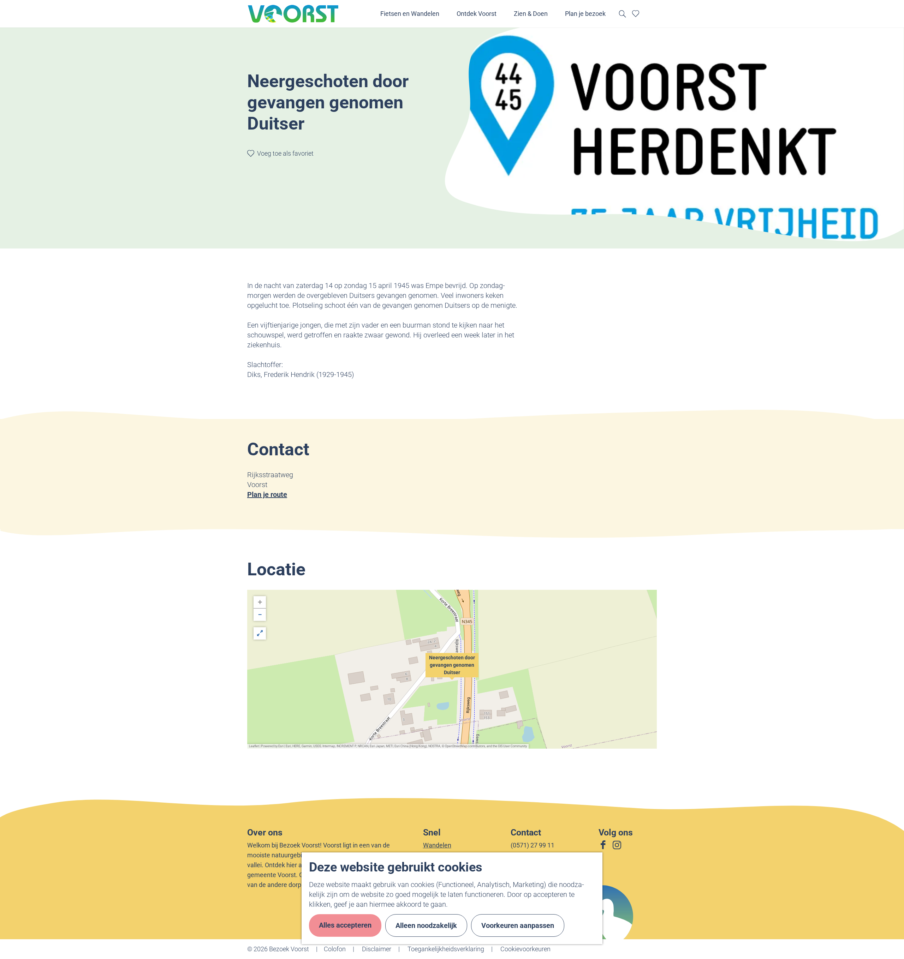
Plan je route (267, 494)
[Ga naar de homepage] (293, 14)
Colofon (335, 949)
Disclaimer (376, 949)
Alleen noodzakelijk (426, 925)
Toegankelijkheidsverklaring (446, 949)
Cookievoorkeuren (525, 949)
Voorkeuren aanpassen (517, 925)
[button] (452, 669)
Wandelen (437, 845)
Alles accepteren (345, 925)
